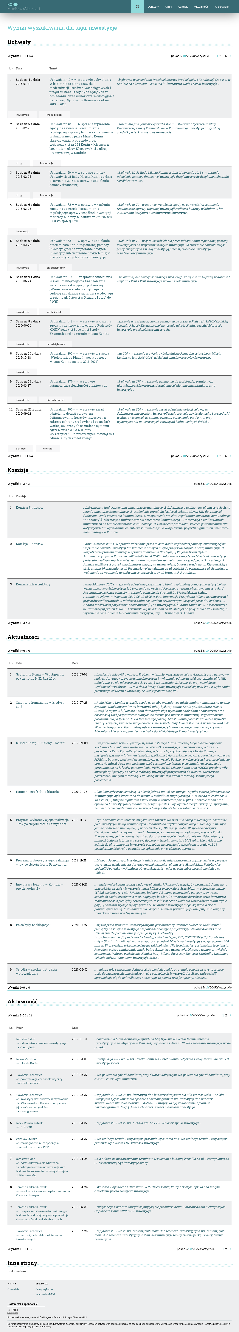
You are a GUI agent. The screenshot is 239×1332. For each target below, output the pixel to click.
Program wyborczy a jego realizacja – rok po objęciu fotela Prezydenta (42, 822)
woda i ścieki (54, 114)
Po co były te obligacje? (33, 925)
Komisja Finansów (29, 507)
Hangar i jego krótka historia (37, 792)
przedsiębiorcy (56, 267)
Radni (168, 6)
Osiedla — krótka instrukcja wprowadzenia (36, 971)
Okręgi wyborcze (44, 1289)
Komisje (183, 6)
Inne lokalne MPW (45, 1294)
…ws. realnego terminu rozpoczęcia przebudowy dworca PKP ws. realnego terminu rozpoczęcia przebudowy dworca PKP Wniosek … (160, 1141)
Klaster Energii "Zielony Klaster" (40, 743)
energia (47, 448)
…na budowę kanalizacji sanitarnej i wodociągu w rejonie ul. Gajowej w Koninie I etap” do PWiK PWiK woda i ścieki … (173, 279)
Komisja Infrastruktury (33, 584)
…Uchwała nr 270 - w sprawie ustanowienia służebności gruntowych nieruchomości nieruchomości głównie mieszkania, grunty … (166, 385)
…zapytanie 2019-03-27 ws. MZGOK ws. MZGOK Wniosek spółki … (147, 1123)
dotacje (21, 448)
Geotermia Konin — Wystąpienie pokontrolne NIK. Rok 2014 (40, 676)
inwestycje (22, 114)
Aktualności (201, 6)
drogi (19, 163)
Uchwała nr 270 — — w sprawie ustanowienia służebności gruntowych (78, 383)
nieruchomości (56, 400)
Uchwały (153, 6)
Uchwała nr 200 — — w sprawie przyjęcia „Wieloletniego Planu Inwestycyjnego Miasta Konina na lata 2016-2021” (79, 357)
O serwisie (222, 6)
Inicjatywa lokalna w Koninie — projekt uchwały (39, 886)
